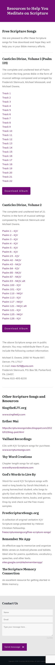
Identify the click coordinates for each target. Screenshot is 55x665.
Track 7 (6, 118)
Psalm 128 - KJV (11, 318)
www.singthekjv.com (13, 414)
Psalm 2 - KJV (10, 235)
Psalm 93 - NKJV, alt (13, 280)
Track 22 (7, 180)
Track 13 (7, 143)
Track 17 (7, 160)
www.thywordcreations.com (18, 467)
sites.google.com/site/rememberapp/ (22, 562)
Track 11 (7, 135)
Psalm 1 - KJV (10, 230)
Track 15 (7, 151)
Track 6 (6, 114)
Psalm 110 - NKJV (12, 293)
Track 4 (6, 105)
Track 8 (6, 122)
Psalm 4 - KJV (10, 243)
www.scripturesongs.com (16, 449)
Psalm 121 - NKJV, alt (14, 305)
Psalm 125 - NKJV (12, 314)
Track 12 (7, 139)
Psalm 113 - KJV (11, 297)
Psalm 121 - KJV (11, 310)
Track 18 (7, 164)
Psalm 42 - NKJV (11, 260)
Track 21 (7, 176)
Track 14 (7, 147)
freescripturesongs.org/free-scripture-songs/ (26, 532)
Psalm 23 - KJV (10, 255)
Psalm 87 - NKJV (11, 276)
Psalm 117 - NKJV (12, 301)
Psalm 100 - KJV (11, 285)
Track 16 (7, 155)
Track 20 (7, 172)
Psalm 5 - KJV (10, 247)
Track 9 (6, 126)
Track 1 (6, 93)
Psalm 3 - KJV (10, 239)
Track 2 (6, 97)
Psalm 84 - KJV (10, 268)
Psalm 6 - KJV (10, 251)
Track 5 (6, 110)
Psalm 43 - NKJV (11, 264)
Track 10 (7, 130)
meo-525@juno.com (22, 365)
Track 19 (7, 168)
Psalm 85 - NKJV (11, 272)
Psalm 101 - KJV (11, 289)
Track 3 (6, 101)
